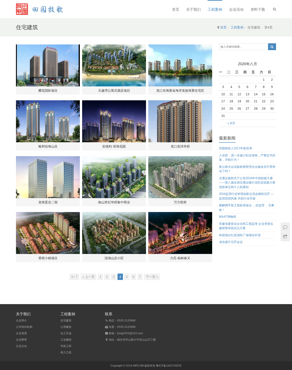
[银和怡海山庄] (48, 121)
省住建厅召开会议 (231, 242)
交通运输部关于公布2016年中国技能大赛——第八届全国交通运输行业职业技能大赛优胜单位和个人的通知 (247, 182)
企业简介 (21, 320)
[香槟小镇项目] (48, 233)
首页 (175, 9)
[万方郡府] (180, 177)
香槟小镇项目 (47, 258)
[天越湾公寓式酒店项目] (114, 65)
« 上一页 (88, 277)
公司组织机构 (24, 327)
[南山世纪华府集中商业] (114, 177)
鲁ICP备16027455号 (169, 365)
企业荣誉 (21, 339)
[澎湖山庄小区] (114, 233)
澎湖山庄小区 (114, 258)
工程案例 (215, 9)
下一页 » (152, 277)
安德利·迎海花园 (114, 146)
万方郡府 (180, 202)
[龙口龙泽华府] (180, 121)
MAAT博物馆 (227, 216)
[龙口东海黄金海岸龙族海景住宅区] (180, 65)
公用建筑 (65, 327)
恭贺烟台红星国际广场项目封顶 (240, 235)
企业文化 (21, 346)
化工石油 (65, 333)
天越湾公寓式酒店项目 (114, 90)
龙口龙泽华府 (180, 146)
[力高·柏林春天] (180, 233)
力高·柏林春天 (180, 258)
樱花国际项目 (47, 90)
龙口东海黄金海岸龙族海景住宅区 (180, 90)
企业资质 (21, 333)
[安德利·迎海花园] (114, 121)
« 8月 (231, 123)
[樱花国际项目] (48, 65)
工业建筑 (65, 339)
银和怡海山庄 (47, 146)
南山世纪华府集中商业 (114, 202)
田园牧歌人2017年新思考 (235, 148)
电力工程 (65, 352)
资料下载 (257, 9)
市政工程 (65, 346)
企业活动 (236, 9)
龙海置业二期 (47, 202)
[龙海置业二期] (48, 177)
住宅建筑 (65, 320)
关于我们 (193, 9)
